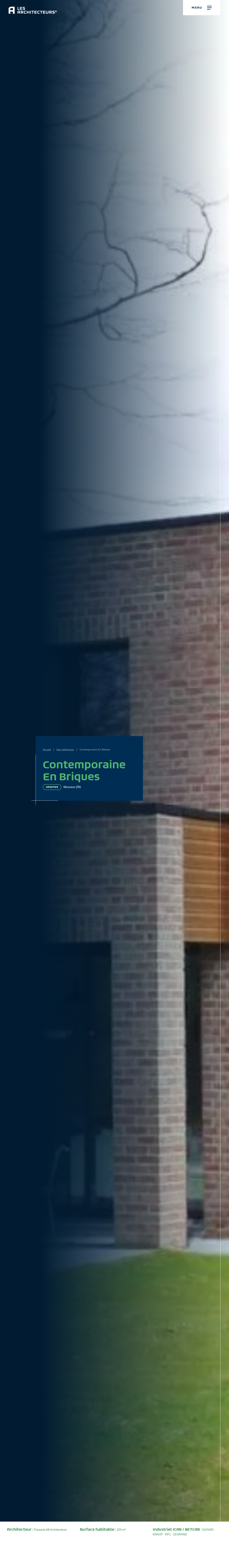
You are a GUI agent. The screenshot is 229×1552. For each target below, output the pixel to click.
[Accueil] (33, 7)
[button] (201, 7)
